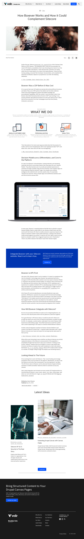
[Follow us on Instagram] (62, 519)
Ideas (43, 10)
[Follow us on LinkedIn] (60, 519)
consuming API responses (49, 288)
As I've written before (35, 347)
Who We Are (39, 515)
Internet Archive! (27, 101)
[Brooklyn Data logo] (16, 4)
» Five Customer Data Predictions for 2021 (35, 79)
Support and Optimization (17, 443)
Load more (42, 469)
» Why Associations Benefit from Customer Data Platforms (40, 151)
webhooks (48, 286)
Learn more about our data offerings (47, 372)
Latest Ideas (58, 4)
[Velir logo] (8, 4)
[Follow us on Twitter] (64, 519)
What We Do (39, 517)
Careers (47, 520)
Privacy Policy (62, 533)
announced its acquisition (42, 64)
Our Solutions (48, 515)
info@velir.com (64, 515)
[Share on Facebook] (76, 57)
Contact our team (12, 500)
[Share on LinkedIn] (69, 57)
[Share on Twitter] (72, 57)
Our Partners (48, 517)
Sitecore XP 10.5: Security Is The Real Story (17, 449)
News (46, 523)
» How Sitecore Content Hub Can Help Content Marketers (39, 336)
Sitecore (35, 385)
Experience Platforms (17, 442)
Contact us (47, 262)
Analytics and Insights (26, 385)
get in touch (42, 374)
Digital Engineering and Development (47, 437)
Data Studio (66, 4)
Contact (74, 4)
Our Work (38, 520)
